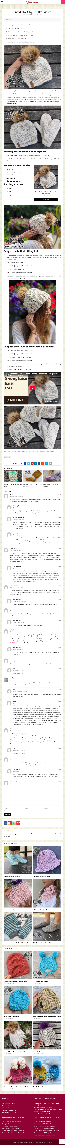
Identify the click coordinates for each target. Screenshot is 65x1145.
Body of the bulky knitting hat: (16, 38)
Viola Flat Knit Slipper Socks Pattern (51, 485)
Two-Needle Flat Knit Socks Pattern (11, 1121)
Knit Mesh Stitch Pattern (9, 910)
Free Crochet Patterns (40, 1142)
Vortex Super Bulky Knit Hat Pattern (43, 1114)
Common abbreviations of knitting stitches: (20, 32)
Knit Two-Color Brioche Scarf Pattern (13, 485)
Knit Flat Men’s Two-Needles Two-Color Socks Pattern (17, 943)
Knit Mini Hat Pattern (39, 1087)
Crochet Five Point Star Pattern (42, 1121)
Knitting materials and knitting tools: (18, 25)
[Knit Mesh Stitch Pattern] (18, 893)
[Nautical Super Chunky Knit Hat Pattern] (18, 1035)
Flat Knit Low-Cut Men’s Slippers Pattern (43, 943)
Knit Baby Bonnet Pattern (40, 981)
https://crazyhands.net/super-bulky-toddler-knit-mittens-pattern (32, 575)
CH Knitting (27, 14)
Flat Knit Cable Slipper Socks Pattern (32, 485)
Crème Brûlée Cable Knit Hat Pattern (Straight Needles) (46, 1104)
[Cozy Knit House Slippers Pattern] (18, 860)
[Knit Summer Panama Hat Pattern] (47, 860)
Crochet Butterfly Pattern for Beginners (44, 1126)
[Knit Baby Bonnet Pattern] (47, 965)
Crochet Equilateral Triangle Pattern (44, 1133)
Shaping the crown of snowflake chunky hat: (20, 42)
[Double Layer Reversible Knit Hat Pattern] (18, 965)
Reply (59, 494)
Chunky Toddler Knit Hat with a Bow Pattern (17, 1087)
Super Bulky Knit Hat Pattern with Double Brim (47, 1016)
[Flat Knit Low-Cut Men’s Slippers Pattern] (47, 926)
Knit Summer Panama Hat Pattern (41, 876)
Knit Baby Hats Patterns (8, 1103)
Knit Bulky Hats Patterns (8, 1105)
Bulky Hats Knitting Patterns (47, 451)
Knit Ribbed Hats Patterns (9, 1110)
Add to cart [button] (46, 199)
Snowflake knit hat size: (14, 28)
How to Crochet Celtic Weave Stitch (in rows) (46, 1124)
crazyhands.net (20, 1142)
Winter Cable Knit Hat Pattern (42, 1111)
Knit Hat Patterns (33, 451)
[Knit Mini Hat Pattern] (47, 1070)
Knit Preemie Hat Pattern (11, 1016)
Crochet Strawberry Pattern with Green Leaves (46, 1130)
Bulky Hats (7, 457)
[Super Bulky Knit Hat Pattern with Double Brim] (47, 1000)
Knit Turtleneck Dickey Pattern (10, 1128)
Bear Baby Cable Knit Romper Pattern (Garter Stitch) (16, 1133)
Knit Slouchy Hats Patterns (9, 1112)
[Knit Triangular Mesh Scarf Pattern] (47, 893)
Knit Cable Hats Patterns (8, 1108)
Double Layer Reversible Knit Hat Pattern (16, 981)
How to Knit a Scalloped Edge (10, 1126)
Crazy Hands (7, 451)
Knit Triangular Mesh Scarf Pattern (41, 910)
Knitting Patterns (22, 451)
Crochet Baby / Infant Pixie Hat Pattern (44, 1128)
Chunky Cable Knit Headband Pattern (12, 1124)
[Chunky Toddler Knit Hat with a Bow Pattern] (18, 1070)
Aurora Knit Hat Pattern (40, 1052)
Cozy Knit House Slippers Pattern (12, 876)
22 (41, 14)
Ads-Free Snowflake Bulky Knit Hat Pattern (20, 35)
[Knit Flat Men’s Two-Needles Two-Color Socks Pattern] (18, 926)
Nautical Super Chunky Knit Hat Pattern (16, 1052)
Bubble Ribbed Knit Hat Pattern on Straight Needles (48, 1109)
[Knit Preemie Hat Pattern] (18, 1000)
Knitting (14, 451)
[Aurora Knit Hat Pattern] (47, 1035)
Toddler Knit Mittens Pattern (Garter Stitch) (13, 1130)
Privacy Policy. (48, 1142)
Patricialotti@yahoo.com (17, 643)
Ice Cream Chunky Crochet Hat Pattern (44, 1135)
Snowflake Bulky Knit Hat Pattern (43, 1107)
